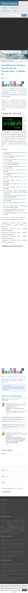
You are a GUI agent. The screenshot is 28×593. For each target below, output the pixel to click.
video (9, 533)
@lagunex (17, 202)
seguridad (10, 529)
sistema (3, 531)
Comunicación (7, 521)
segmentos (14, 380)
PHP (24, 376)
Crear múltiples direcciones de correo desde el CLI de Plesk (14, 573)
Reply (7, 414)
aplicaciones (3, 520)
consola (2, 523)
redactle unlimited (10, 440)
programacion (4, 380)
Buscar (24, 15)
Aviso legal (3, 512)
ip (4, 526)
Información (4, 8)
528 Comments (11, 580)
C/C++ (17, 376)
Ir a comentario (23, 398)
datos (9, 523)
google (23, 523)
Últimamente (4, 89)
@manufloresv (17, 166)
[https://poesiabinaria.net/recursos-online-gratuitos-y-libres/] (14, 54)
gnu (20, 523)
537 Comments (4, 575)
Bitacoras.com (9, 399)
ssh (12, 531)
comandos (3, 521)
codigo (24, 520)
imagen (2, 526)
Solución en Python (14, 170)
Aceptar (24, 590)
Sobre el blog (3, 503)
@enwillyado (22, 190)
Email (5, 476)
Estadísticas (3, 506)
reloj (10, 380)
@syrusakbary (16, 156)
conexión (19, 521)
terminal (15, 531)
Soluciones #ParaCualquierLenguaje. (13, 192)
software (8, 531)
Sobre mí (3, 508)
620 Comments (11, 571)
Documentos (14, 8)
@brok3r (17, 173)
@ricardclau (15, 152)
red (1, 529)
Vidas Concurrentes (8, 107)
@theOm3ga (22, 206)
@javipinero (16, 199)
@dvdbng (16, 163)
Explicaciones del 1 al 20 (17, 211)
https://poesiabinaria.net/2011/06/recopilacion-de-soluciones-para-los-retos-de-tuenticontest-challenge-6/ (14, 388)
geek (21, 379)
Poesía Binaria (9, 3)
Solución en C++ (21, 187)
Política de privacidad (17, 488)
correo (5, 523)
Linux (21, 376)
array (12, 520)
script (4, 529)
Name (5, 470)
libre (7, 526)
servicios (15, 529)
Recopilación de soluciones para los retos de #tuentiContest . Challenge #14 (13, 540)
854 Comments (18, 565)
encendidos (14, 379)
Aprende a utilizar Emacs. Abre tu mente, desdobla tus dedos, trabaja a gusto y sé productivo (13, 544)
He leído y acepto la (13, 488)
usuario (5, 533)
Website (3, 482)
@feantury (17, 176)
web (12, 533)
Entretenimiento (5, 11)
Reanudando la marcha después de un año (10, 567)
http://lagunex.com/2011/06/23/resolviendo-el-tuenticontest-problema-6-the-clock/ (16, 411)
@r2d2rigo (15, 195)
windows (16, 533)
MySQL (22, 526)
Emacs (13, 523)
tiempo (3, 382)
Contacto (15, 11)
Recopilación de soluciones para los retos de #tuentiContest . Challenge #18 (13, 555)
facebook (17, 523)
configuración (23, 521)
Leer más (14, 592)
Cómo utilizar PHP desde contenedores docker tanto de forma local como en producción (12, 552)
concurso (8, 379)
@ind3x (16, 159)
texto (19, 531)
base (15, 520)
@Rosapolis (13, 213)
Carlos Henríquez (10, 403)
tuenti (7, 382)
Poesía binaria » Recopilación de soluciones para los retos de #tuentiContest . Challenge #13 (12, 419)
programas (22, 527)
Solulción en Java (22, 183)
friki (18, 379)
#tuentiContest (11, 376)
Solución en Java (21, 180)
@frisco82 (17, 209)
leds (24, 379)
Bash (18, 520)
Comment (3, 453)
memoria (17, 525)
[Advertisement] (14, 35)
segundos (20, 380)
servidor (21, 529)
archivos (8, 520)
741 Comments (23, 567)
